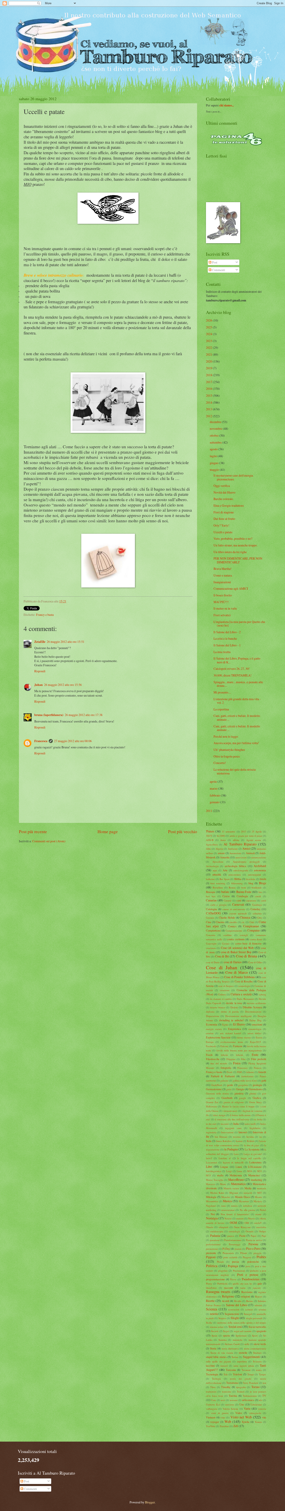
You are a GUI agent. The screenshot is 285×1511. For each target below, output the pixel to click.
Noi (213, 1214)
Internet (242, 1132)
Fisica (236, 1063)
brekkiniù (257, 887)
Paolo (242, 1235)
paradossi (215, 1240)
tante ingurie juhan (244, 1365)
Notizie (228, 1218)
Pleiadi (220, 1261)
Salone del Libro (236, 1305)
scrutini (262, 1309)
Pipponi (211, 1257)
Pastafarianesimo (232, 1240)
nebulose (247, 1205)
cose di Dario (213, 962)
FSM (239, 1072)
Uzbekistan (256, 1404)
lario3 (209, 1158)
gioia (228, 1089)
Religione (228, 1296)
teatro (259, 1370)
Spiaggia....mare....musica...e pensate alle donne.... (238, 684)
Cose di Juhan (221, 967)
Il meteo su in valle (225, 608)
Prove (233, 1279)
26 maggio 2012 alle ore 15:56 (63, 685)
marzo (214, 788)
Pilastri (243, 1253)
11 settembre (228, 831)
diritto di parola (230, 1011)
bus (260, 892)
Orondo (250, 1231)
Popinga (233, 1266)
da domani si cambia (221, 998)
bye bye (211, 896)
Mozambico (212, 1201)
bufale (225, 892)
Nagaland (211, 1205)
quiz (259, 1283)
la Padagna (231, 1149)
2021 (209, 354)
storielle (243, 1352)
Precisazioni (239, 1270)
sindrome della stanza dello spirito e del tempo (241, 1322)
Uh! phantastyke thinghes (229, 749)
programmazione (215, 1279)
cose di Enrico (232, 962)
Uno (241, 1404)
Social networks (257, 1326)
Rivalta (237, 1301)
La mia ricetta (222, 652)
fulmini (250, 1072)
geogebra (243, 1085)
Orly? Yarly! (221, 525)
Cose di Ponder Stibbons (239, 977)
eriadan (210, 1033)
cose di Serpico (226, 986)
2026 (209, 320)
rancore (257, 1287)
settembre (216, 442)
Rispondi (39, 671)
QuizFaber (211, 1287)
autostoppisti (254, 874)
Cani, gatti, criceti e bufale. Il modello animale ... (237, 718)
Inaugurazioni (222, 582)
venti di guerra (219, 1413)
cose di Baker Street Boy (236, 952)
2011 (209, 811)
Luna (239, 1171)
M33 (208, 1175)
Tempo (262, 1374)
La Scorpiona (252, 1149)
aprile (213, 781)
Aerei (223, 840)
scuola (214, 1314)
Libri (209, 1166)
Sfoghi (235, 1318)
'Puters (210, 831)
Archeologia (212, 866)
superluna (242, 1361)
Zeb (235, 1426)
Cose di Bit (222, 956)
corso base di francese (248, 943)
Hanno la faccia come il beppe (238, 1106)
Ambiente (233, 848)
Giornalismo (255, 1089)
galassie (224, 1080)
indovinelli (250, 1123)
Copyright (211, 943)
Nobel (263, 1210)
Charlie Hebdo (227, 917)
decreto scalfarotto (256, 1003)
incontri (225, 1123)
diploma (210, 1011)
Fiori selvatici (222, 615)
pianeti (238, 1248)
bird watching (217, 883)
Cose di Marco (236, 972)
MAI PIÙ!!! (221, 602)
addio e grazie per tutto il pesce (246, 835)
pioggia (257, 1253)
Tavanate (246, 1370)
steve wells (260, 1344)
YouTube (210, 1426)
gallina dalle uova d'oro (245, 1080)
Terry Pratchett (250, 1382)
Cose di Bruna (246, 956)
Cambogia (242, 896)
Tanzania (231, 1370)
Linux (239, 1167)
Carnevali (238, 904)
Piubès (261, 1256)
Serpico (222, 1318)
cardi (263, 900)
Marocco (210, 1184)
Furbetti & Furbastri (223, 1076)
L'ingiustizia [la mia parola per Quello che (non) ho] (239, 624)
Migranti (233, 1192)
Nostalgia (212, 1218)
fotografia (226, 1067)
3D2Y (209, 835)
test (264, 1382)
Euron (259, 1037)
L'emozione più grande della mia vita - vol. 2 (237, 701)
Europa (210, 1042)
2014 (209, 402)
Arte (225, 870)
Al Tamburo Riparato (240, 844)
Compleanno (251, 926)
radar (243, 1287)
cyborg (262, 994)
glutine (252, 1093)
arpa (215, 870)
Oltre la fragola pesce (227, 756)
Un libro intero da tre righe (230, 552)
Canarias (211, 900)
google (242, 1098)
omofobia (261, 1227)
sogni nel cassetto (243, 1331)
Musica (227, 1201)
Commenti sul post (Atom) (48, 841)
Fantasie (237, 1046)
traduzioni (211, 1391)
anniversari (241, 857)
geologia (257, 1085)
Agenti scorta (253, 840)
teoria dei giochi (240, 1378)
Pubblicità (222, 1283)
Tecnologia (212, 1374)
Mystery (258, 1201)
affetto (236, 840)
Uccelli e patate (223, 532)
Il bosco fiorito (223, 595)
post (248, 1266)
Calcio (226, 896)
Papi (264, 1235)
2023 (209, 341)
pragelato (223, 1270)
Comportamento (234, 930)
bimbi (263, 879)
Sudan (235, 1357)
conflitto (227, 935)
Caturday (255, 909)
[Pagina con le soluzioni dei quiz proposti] (236, 144)
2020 (209, 361)
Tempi (250, 1374)
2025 (209, 327)
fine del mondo (218, 1063)
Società (214, 1331)
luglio (213, 456)
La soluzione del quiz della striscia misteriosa (235, 771)
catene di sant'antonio (233, 909)
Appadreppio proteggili (246, 861)
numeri (240, 1218)
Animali (250, 853)
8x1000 (221, 835)
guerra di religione (234, 1102)
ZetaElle (39, 641)
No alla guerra (247, 1210)
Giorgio (240, 1089)
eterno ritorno (244, 1037)
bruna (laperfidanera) (48, 715)
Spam (214, 1335)
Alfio (208, 848)
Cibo (259, 917)
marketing (256, 1179)
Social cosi (235, 1326)
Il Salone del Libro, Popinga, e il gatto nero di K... (237, 660)
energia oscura (214, 1029)
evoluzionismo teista (232, 1042)
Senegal (248, 1314)
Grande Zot (212, 1102)
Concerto (210, 935)
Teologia (216, 1378)
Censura (210, 917)
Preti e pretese (247, 1274)
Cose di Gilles (255, 962)
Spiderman (241, 1335)
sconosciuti (233, 1309)
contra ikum (256, 939)
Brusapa (210, 892)
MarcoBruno (236, 1179)
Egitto (225, 1024)
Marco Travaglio (214, 1179)
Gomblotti (227, 1098)
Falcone (224, 1046)
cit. (243, 922)
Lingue (224, 1167)
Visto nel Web (241, 1417)
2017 (209, 382)
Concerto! (220, 763)
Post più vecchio (182, 831)
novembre (216, 428)
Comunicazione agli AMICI (231, 588)
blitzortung (237, 883)
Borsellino (218, 887)
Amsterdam (235, 853)
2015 (209, 395)
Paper (253, 1235)
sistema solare (217, 1326)
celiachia (257, 913)
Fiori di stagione (224, 512)
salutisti (258, 1305)
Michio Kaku (217, 1192)
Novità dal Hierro (224, 492)
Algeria (219, 848)
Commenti (218, 270)
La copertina (221, 709)
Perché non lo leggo (226, 736)
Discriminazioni (253, 1011)
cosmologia (244, 986)
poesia (235, 1261)
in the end (211, 1123)
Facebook (211, 1046)
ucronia (234, 1400)
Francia (257, 1067)
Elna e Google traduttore (229, 505)
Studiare (257, 1352)
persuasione (212, 1248)
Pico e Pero (253, 1248)
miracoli (248, 1192)
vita (264, 1417)
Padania (215, 1235)
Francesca (40, 741)
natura (234, 1205)
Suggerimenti (251, 1357)
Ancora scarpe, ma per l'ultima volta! (236, 743)
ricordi (225, 1301)
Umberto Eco (213, 1404)
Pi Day (226, 1248)
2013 (209, 409)
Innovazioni (227, 1132)
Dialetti (234, 1007)
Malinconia (236, 1175)
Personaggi (234, 1244)
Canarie (228, 900)
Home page (108, 831)
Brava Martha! (223, 569)
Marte (223, 1184)
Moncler (225, 1197)
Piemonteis (228, 1253)
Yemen (258, 1422)
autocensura (234, 874)
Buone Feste (244, 892)
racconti (228, 1287)
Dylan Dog (255, 1020)
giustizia (239, 1093)
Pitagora (247, 1257)
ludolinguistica (213, 1171)
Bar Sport (225, 879)
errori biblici (254, 1033)
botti (243, 887)
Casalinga (257, 904)
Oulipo (262, 1231)
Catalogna (211, 909)
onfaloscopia (216, 1231)
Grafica (257, 1098)
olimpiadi (223, 1227)
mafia (220, 1175)
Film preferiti (258, 1059)
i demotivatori (230, 1110)
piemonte (211, 1253)
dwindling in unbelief (231, 1020)
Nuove (251, 1218)
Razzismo (246, 1292)
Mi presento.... (222, 692)
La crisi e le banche (225, 638)
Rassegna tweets (218, 1291)
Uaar (213, 1400)
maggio (214, 469)
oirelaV (258, 1223)
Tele (226, 1374)
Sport (255, 1335)
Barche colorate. (224, 499)
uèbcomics (248, 1400)
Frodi (229, 1072)
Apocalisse (217, 861)
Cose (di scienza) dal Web (237, 948)
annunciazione (258, 857)
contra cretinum (236, 939)
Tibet (213, 1387)
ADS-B (209, 840)
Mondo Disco (242, 1197)
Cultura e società (241, 994)
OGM (233, 1222)
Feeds (209, 1054)
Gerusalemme (214, 1089)
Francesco (242, 1067)
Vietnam (211, 1417)
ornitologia (234, 1231)
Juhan (38, 685)
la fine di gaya (251, 1145)
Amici (246, 848)
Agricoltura (212, 844)
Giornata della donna (217, 1093)
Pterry (209, 1283)
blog (250, 883)
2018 (209, 375)
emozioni (257, 1024)
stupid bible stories (216, 1357)
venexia (262, 1408)
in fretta (258, 1119)
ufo (260, 1400)
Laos (236, 1154)
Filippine (231, 1059)
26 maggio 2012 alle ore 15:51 (65, 641)
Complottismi (213, 930)
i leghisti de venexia (252, 1110)
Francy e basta (45, 614)
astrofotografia (240, 870)
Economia (211, 1024)
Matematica (238, 1184)
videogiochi (255, 1413)
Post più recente (33, 831)
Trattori (240, 1391)
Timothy (225, 1387)
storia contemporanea (255, 1348)
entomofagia (254, 1029)
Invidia (250, 1136)
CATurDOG (213, 913)
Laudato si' (225, 1158)
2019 (209, 368)
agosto (214, 449)
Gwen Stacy (255, 1102)
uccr (223, 1400)
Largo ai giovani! (253, 1154)
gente (230, 1085)
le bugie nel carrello (249, 1158)
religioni (245, 1296)
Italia (209, 1141)
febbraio (215, 795)
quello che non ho (242, 1283)
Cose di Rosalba (244, 981)
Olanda (209, 1227)
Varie (247, 1408)
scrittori (249, 1309)
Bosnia (232, 887)
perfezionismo (213, 1244)
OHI (246, 1223)
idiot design (219, 1115)
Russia (249, 1301)
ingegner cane (233, 1128)
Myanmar (244, 1201)
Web (227, 1421)
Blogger (150, 1502)
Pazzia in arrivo (254, 1240)
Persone (253, 1244)
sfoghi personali (254, 1318)
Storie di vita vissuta (221, 1352)
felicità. (240, 1054)
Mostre (258, 1197)
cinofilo (233, 922)
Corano (226, 943)
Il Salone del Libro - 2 (227, 632)
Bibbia (237, 879)
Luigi (229, 1171)
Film (243, 1059)
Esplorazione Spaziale (218, 1037)
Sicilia (209, 1322)
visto (222, 1417)
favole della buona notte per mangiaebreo (239, 1050)
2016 (209, 388)
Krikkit (250, 1141)
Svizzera (257, 1361)
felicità (224, 1054)
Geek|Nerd (216, 1085)
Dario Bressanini (245, 998)
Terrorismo (232, 1382)
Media (248, 1188)
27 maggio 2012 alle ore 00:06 (73, 741)
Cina (208, 922)
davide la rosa (234, 1003)
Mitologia (211, 1197)
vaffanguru (211, 1408)
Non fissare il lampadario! (235, 1214)
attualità (216, 874)
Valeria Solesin (230, 1408)
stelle (246, 1344)
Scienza (211, 1309)
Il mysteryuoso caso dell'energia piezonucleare (233, 477)
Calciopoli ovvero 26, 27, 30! (232, 668)
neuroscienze (228, 1210)
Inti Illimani (221, 1136)
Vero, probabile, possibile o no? (233, 538)
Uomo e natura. (223, 575)
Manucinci (254, 1175)
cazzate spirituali (238, 913)
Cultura (222, 994)
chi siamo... (226, 105)
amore (221, 853)
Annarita (225, 857)
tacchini (210, 1365)
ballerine (210, 879)
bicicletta (250, 879)
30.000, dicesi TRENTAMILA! (233, 675)
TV (264, 1395)
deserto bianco (217, 1007)
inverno (237, 1136)
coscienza (211, 948)
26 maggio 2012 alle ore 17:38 (83, 715)
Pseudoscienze (251, 1279)
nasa (223, 1205)
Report (258, 1296)
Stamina (222, 1339)
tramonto (226, 1391)
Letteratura (255, 1162)
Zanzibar (224, 1426)
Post (214, 262)
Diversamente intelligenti (238, 1016)
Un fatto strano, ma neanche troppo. (235, 545)
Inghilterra (255, 1128)
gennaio (215, 802)
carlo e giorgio (218, 904)
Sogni (226, 1331)
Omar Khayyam (242, 1227)
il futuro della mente (240, 1115)
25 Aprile (257, 831)
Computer (253, 930)
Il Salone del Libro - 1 (227, 645)
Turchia (233, 1395)
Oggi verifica (222, 486)
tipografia (241, 1387)
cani (238, 900)
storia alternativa (230, 1348)
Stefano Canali (232, 1344)
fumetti (262, 1072)
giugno (214, 463)
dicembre (215, 422)
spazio (226, 1335)
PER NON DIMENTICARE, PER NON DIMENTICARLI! (238, 560)
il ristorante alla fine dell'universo (232, 1119)
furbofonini (247, 1076)
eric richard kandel (230, 1033)
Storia (213, 1348)
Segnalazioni (232, 1314)
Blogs (262, 883)
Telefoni (237, 1374)
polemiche (253, 1261)
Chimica (245, 917)
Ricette (210, 1301)
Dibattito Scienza (252, 1007)
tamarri (224, 1365)
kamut (239, 1141)
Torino (255, 1387)
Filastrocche (213, 1059)
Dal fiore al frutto (224, 519)
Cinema (220, 922)
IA (207, 1115)
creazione (225, 990)
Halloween (211, 1106)
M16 (249, 1171)
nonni (258, 1214)
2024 (209, 334)
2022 (209, 347)
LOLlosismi (254, 1167)
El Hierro (239, 1024)
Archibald (260, 866)
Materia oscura (231, 1188)
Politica (211, 1265)
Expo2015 (255, 1042)
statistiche (237, 1339)
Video (238, 1413)
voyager (214, 1422)
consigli (244, 935)
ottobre (214, 435)
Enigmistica (234, 1029)
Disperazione (212, 1016)
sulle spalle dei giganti (218, 1361)
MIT (259, 1192)
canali (258, 896)
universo (229, 1404)
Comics (232, 926)
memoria (261, 1188)
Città (251, 922)
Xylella (245, 1422)
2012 (209, 416)
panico (230, 1235)
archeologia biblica (235, 866)
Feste (255, 1054)
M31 (259, 1171)
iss (260, 1136)
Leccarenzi (211, 1162)
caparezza (251, 900)
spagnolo (261, 1331)
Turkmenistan (250, 1395)
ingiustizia (211, 1132)
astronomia (260, 870)
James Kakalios (224, 1141)
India (236, 1123)
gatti (263, 1080)
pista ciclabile (230, 1257)
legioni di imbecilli (233, 1162)
